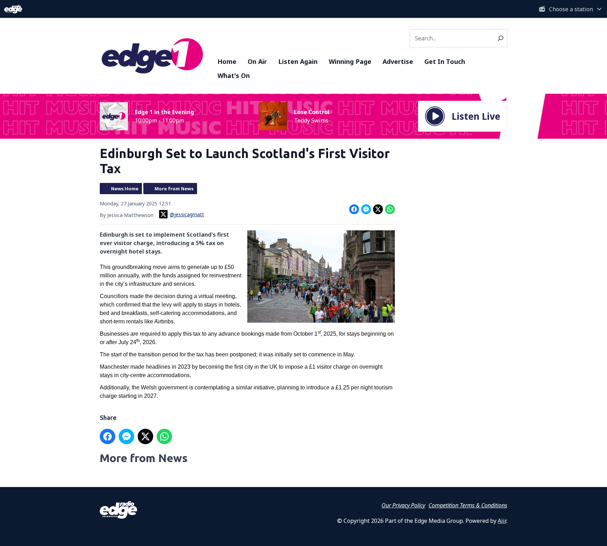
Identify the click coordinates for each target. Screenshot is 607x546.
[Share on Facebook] (354, 209)
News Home (124, 188)
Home (226, 61)
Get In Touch (444, 61)
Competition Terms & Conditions (468, 505)
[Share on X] (378, 209)
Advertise (398, 61)
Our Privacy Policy (403, 505)
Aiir (502, 521)
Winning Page (350, 61)
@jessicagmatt (187, 214)
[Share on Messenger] (366, 209)
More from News (174, 188)
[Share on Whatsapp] (390, 209)
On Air (257, 61)
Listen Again (298, 61)
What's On (233, 75)
